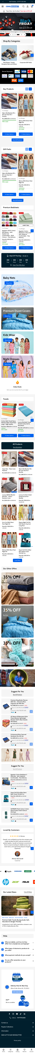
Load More (17, 560)
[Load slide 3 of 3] (19, 35)
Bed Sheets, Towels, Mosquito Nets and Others (9, 63)
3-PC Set (23, 137)
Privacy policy (17, 1040)
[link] (17, 769)
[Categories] (10, 1050)
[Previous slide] (3, 1)
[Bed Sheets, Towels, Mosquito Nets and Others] (9, 53)
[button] (3, 6)
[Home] (3, 1050)
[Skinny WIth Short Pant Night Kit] (26, 104)
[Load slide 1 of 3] (13, 35)
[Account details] (28, 6)
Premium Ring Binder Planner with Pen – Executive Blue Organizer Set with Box (19, 701)
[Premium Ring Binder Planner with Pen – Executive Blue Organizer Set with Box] (6, 706)
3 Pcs (21, 437)
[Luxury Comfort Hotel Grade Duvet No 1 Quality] (26, 485)
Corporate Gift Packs (26, 62)
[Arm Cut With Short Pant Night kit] (9, 512)
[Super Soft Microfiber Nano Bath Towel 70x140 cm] (26, 540)
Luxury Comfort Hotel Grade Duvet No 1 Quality (25, 496)
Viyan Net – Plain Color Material (9, 469)
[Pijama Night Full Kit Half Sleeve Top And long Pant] (26, 512)
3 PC (10, 437)
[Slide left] (2, 55)
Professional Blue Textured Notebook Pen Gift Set (18, 735)
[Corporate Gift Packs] (26, 53)
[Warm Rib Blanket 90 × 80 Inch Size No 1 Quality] (9, 101)
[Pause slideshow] (24, 34)
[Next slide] (32, 1)
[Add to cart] (31, 711)
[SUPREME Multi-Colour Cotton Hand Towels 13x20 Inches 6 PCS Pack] (6, 815)
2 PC (4, 437)
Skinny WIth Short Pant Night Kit (25, 121)
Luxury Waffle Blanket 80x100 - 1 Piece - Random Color (8, 496)
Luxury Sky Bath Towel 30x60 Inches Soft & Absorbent (24, 423)
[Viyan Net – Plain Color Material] (9, 459)
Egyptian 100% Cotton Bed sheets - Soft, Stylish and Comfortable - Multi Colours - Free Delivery (9, 234)
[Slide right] (32, 55)
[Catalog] (17, 1050)
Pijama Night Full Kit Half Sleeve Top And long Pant (25, 524)
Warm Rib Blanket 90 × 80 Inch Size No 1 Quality (8, 114)
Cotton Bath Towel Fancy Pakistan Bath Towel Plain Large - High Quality (8, 422)
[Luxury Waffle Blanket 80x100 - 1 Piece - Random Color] (9, 485)
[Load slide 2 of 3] (16, 35)
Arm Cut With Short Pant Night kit (8, 523)
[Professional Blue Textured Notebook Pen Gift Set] (6, 740)
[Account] (31, 1050)
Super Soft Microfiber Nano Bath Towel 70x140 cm (25, 551)
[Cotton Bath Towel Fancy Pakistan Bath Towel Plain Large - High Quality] (9, 410)
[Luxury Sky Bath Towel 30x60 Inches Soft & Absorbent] (26, 410)
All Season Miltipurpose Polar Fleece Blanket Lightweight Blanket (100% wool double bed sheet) (19, 719)
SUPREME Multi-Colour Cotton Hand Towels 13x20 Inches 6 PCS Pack (20, 810)
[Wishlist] (24, 1050)
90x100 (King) (25, 250)
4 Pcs (27, 437)
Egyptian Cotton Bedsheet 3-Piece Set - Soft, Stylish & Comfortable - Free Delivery (25, 234)
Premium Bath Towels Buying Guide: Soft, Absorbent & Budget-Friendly (15, 921)
